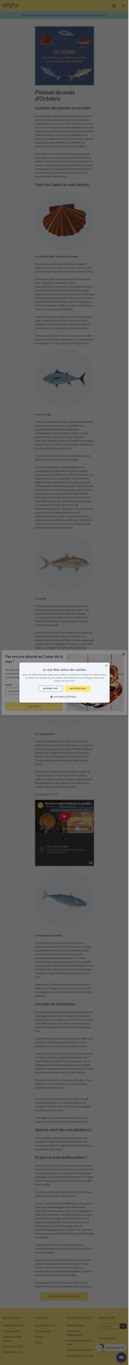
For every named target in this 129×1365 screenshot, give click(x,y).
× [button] (106, 666)
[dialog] (64, 682)
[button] (64, 697)
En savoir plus (68, 681)
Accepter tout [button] (78, 688)
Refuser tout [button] (50, 688)
